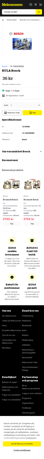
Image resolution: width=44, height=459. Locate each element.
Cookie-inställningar (22, 450)
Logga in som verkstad (32, 393)
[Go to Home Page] (3, 20)
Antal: (6, 105)
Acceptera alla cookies (22, 444)
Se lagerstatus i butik (15, 95)
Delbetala (26, 345)
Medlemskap (27, 340)
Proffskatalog (27, 316)
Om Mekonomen (9, 316)
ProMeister (26, 408)
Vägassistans (28, 403)
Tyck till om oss (8, 335)
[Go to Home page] (12, 4)
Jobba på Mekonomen (11, 321)
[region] (22, 437)
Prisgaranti (26, 398)
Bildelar (25, 335)
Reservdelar (12, 20)
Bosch (4, 66)
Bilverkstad (26, 325)
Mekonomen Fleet (29, 362)
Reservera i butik (13, 113)
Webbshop (26, 321)
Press (4, 325)
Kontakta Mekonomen (11, 330)
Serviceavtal (27, 357)
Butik (24, 330)
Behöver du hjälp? (9, 382)
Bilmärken (6, 348)
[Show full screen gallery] (22, 42)
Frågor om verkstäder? (11, 400)
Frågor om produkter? (11, 395)
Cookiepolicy (31, 438)
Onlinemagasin (28, 413)
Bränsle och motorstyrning (31, 20)
